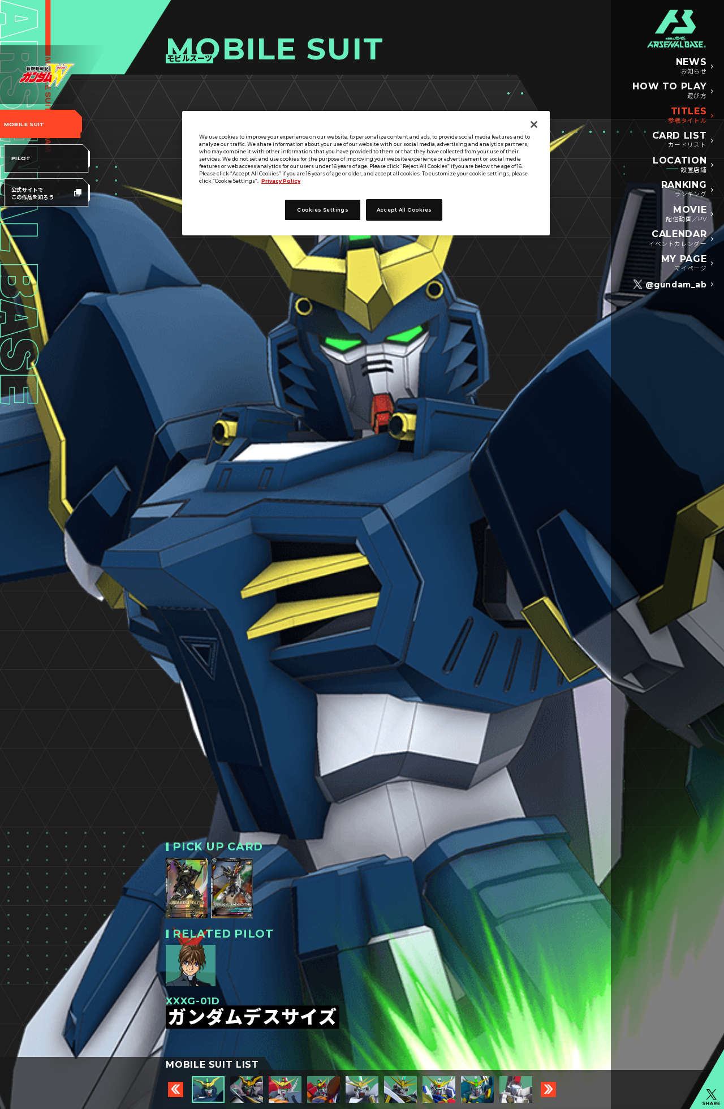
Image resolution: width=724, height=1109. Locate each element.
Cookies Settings (322, 210)
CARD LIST (679, 140)
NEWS (691, 66)
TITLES (687, 115)
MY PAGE (683, 263)
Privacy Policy (280, 181)
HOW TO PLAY (669, 90)
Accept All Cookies (404, 210)
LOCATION (679, 165)
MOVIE (686, 214)
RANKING (683, 189)
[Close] (534, 124)
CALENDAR (678, 238)
